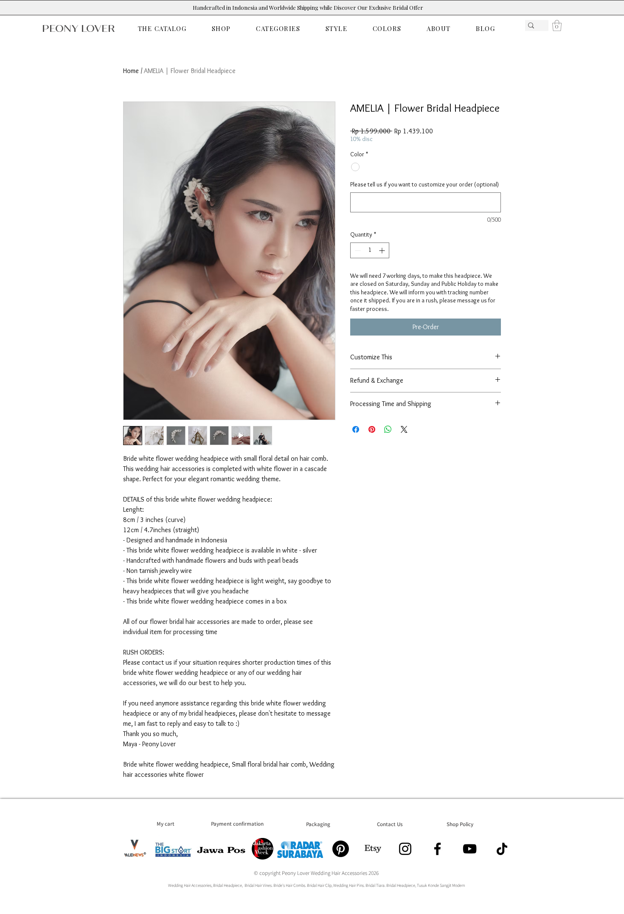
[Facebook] (437, 849)
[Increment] (382, 250)
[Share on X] (404, 429)
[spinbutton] (369, 250)
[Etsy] (373, 849)
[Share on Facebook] (356, 429)
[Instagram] (405, 849)
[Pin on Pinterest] (372, 429)
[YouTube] (469, 849)
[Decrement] (356, 250)
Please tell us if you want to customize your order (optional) (424, 184)
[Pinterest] (340, 849)
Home (131, 71)
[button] (557, 25)
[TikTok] (502, 849)
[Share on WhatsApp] (388, 429)
